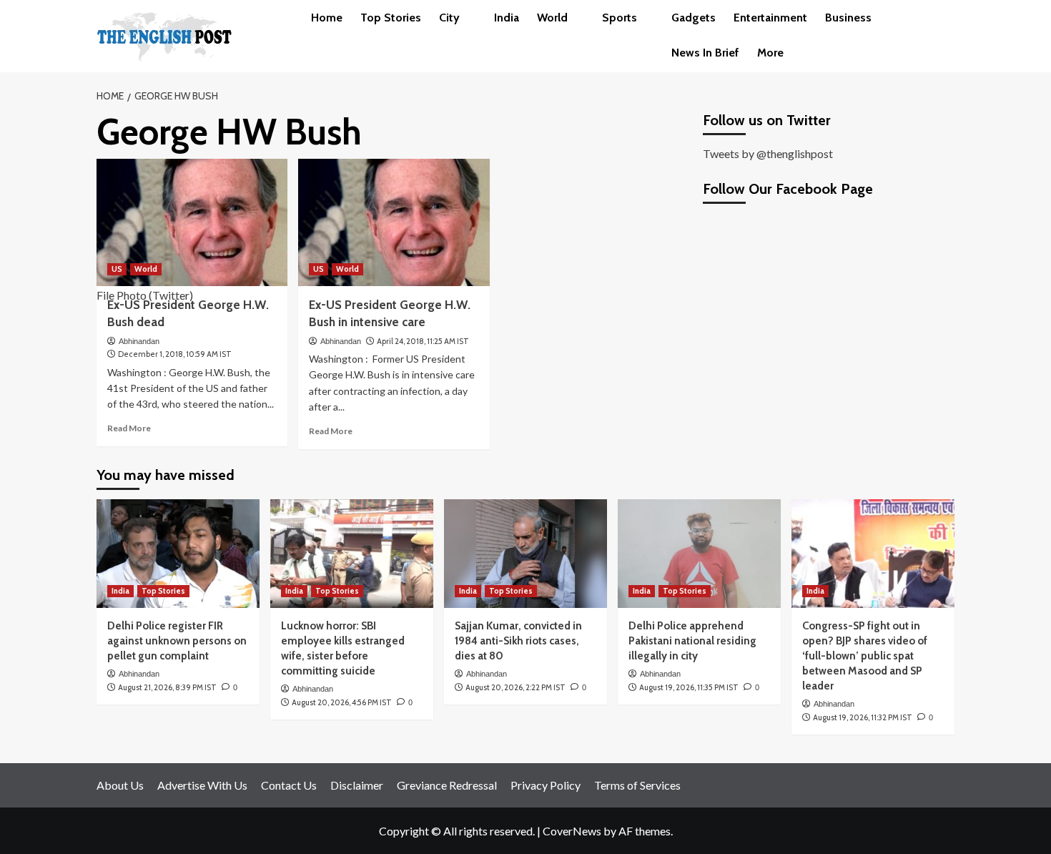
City (449, 17)
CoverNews (572, 831)
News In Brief (705, 52)
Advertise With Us (202, 785)
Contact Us (289, 785)
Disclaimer (356, 785)
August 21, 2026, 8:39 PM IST (167, 687)
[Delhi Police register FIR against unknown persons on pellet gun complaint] (178, 553)
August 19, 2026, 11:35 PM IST (689, 687)
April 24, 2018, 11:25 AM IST (423, 341)
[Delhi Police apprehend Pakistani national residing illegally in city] (699, 553)
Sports (619, 17)
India (506, 17)
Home (326, 17)
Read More (129, 428)
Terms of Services (637, 785)
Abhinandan (139, 341)
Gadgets (693, 17)
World (552, 17)
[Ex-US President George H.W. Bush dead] (192, 222)
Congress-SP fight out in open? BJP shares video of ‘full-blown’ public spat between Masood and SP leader (864, 655)
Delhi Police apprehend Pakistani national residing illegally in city (692, 640)
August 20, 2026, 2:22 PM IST (515, 687)
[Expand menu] (468, 19)
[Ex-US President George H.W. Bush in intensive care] (393, 222)
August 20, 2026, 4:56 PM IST (342, 702)
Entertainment (770, 17)
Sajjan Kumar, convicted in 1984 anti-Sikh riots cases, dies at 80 (518, 640)
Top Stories (390, 17)
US (117, 269)
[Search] (945, 18)
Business (848, 17)
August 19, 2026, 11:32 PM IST (862, 717)
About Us (120, 785)
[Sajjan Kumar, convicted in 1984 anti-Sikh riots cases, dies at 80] (525, 553)
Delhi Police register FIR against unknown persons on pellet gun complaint (177, 640)
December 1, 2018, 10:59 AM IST (175, 354)
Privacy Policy (545, 785)
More (770, 52)
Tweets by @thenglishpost (768, 153)
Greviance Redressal (447, 785)
